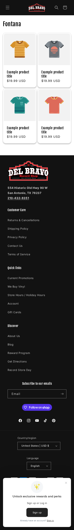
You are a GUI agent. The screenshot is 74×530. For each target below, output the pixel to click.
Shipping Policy (18, 228)
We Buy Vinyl (16, 286)
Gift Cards (14, 312)
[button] (7, 7)
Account (13, 303)
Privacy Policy (17, 237)
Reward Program (19, 353)
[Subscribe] (62, 393)
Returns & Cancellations (23, 220)
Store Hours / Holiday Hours (26, 295)
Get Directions (17, 361)
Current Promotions (21, 278)
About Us (14, 336)
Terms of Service (19, 254)
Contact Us (15, 245)
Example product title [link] (18, 74)
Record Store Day (19, 370)
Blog (10, 344)
